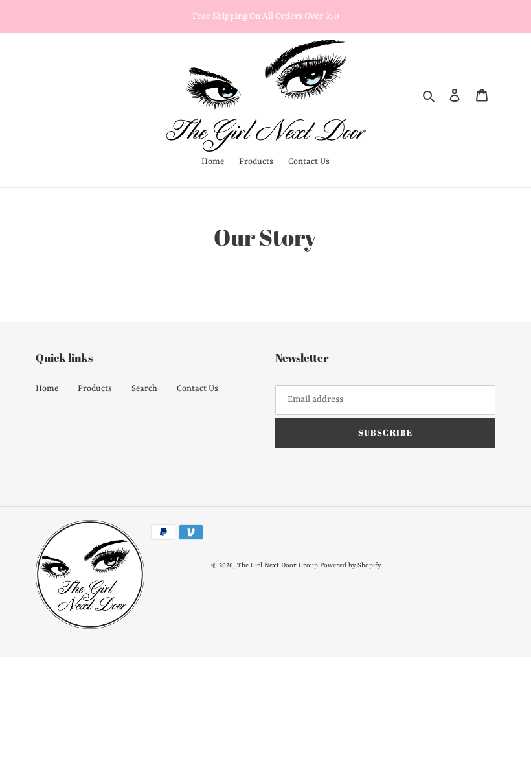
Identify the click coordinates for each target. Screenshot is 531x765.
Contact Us (197, 389)
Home (47, 389)
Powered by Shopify (350, 565)
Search (144, 389)
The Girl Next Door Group (277, 565)
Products (95, 389)
